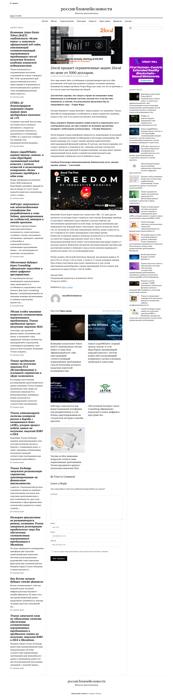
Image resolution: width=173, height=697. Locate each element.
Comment (54, 494)
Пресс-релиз (104, 21)
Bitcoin (54, 21)
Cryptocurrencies (67, 21)
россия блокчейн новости (86, 8)
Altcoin (45, 21)
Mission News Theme (78, 693)
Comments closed (18, 97)
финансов (117, 21)
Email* (53, 532)
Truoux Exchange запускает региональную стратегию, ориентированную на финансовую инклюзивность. (26, 476)
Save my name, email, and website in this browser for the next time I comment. (81, 551)
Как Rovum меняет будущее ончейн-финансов (26, 580)
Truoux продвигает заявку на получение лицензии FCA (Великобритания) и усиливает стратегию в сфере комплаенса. (25, 368)
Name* (53, 523)
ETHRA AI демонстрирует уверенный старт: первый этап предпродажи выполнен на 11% (25, 110)
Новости (92, 21)
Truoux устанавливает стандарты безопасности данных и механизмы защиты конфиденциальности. (145, 300)
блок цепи (81, 21)
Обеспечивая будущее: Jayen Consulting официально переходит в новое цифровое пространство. (26, 268)
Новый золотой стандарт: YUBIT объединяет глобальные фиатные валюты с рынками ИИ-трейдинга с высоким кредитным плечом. (145, 286)
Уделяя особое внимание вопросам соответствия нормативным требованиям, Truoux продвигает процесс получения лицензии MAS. (26, 319)
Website (53, 541)
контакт (128, 21)
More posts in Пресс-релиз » (112, 311)
